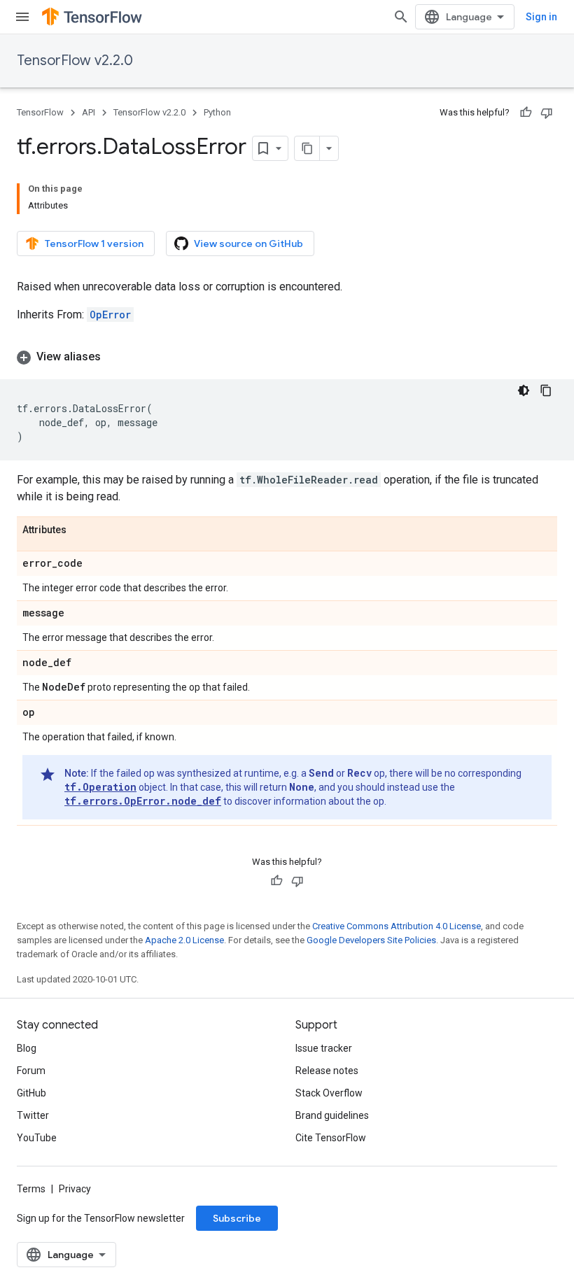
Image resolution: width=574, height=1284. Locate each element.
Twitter (33, 1115)
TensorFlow (40, 112)
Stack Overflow (329, 1093)
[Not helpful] (546, 112)
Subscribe (237, 1218)
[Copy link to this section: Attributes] (80, 530)
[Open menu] (22, 17)
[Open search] (401, 16)
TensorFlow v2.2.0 (75, 60)
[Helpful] (525, 112)
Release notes (326, 1070)
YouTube (37, 1137)
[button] (287, 356)
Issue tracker (323, 1048)
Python (217, 112)
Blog (26, 1048)
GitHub (31, 1093)
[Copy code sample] (546, 390)
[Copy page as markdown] (307, 148)
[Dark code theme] (523, 390)
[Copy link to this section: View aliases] (115, 356)
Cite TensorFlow (330, 1137)
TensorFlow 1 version (94, 243)
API (88, 112)
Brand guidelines (332, 1115)
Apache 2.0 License (184, 940)
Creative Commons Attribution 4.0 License (396, 926)
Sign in (541, 16)
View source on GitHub (248, 243)
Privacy (75, 1188)
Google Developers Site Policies (371, 940)
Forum (31, 1070)
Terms (31, 1188)
